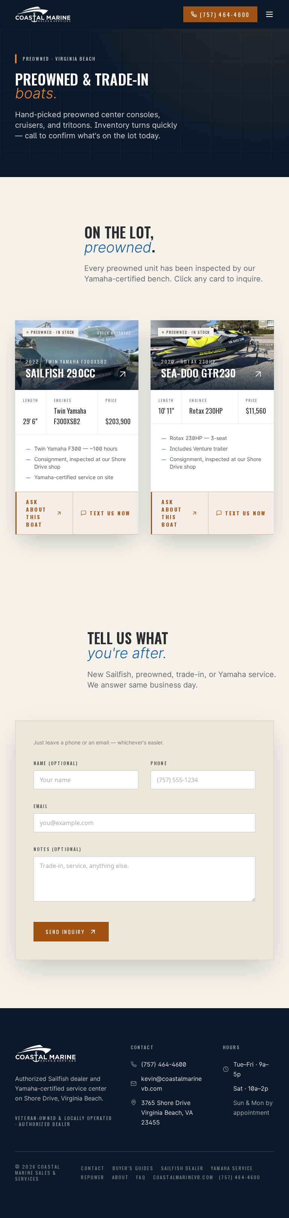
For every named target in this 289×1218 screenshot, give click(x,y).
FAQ (140, 1177)
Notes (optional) (57, 849)
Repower (92, 1177)
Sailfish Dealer (182, 1168)
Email (40, 806)
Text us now (110, 513)
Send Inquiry (65, 931)
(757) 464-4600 (225, 14)
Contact (93, 1168)
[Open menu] (269, 14)
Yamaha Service (232, 1168)
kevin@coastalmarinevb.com (171, 1083)
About (120, 1177)
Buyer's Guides (133, 1168)
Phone (159, 763)
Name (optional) (55, 763)
